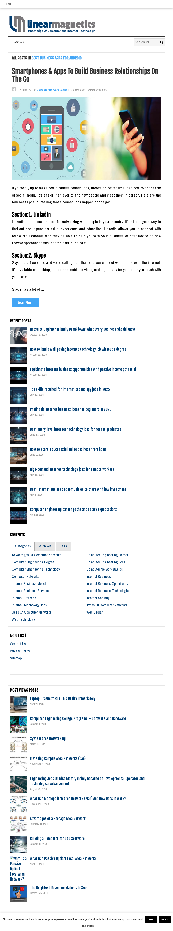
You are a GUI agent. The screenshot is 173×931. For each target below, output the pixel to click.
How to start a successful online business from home (68, 449)
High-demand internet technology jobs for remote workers (72, 469)
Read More (25, 302)
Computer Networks (25, 576)
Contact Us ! (19, 643)
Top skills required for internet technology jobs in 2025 (70, 389)
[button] (7, 4)
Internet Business (98, 576)
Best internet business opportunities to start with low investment (78, 489)
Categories (23, 546)
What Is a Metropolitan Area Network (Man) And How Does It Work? (78, 798)
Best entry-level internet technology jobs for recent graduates (75, 429)
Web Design (94, 612)
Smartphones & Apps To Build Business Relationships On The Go (85, 75)
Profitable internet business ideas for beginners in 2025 (70, 409)
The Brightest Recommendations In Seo (58, 887)
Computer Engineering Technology (36, 569)
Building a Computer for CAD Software (57, 838)
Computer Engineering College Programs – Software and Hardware (78, 718)
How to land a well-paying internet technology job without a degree (78, 349)
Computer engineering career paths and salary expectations (73, 509)
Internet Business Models (29, 583)
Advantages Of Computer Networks (36, 554)
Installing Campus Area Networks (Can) (58, 758)
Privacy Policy (20, 651)
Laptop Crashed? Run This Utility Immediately (62, 698)
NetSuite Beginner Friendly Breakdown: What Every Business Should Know (82, 329)
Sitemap (16, 658)
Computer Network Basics (52, 90)
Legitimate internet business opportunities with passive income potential (83, 369)
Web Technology (23, 619)
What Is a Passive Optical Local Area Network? (63, 858)
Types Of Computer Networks (106, 605)
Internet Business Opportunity (107, 583)
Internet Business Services (31, 590)
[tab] (23, 546)
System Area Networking (48, 738)
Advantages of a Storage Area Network (58, 818)
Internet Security (97, 597)
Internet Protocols (24, 597)
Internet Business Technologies (108, 590)
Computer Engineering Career (107, 554)
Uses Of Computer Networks (31, 612)
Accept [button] (151, 919)
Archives (45, 546)
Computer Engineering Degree (33, 562)
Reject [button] (164, 919)
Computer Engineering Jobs (105, 562)
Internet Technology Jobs (29, 605)
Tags (63, 546)
